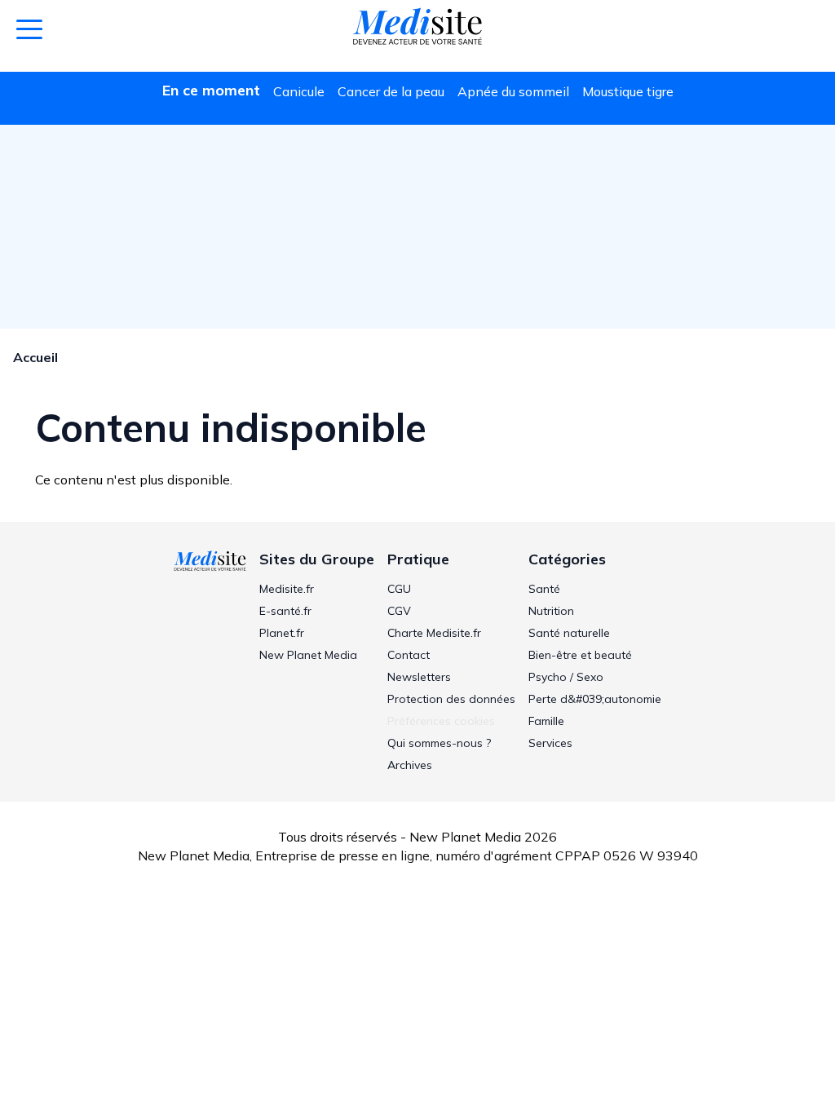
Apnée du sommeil (513, 91)
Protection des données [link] (451, 699)
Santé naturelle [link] (569, 633)
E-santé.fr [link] (285, 610)
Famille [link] (546, 721)
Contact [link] (408, 655)
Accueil (35, 357)
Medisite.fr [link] (286, 588)
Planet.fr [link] (281, 633)
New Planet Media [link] (308, 655)
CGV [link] (399, 610)
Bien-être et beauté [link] (580, 655)
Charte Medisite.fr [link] (434, 633)
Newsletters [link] (419, 677)
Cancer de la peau (391, 91)
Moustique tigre (628, 91)
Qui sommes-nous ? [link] (439, 743)
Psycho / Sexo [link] (565, 677)
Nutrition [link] (551, 610)
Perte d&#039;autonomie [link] (594, 699)
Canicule (299, 91)
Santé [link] (544, 588)
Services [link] (550, 743)
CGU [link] (399, 588)
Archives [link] (409, 765)
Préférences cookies (441, 721)
